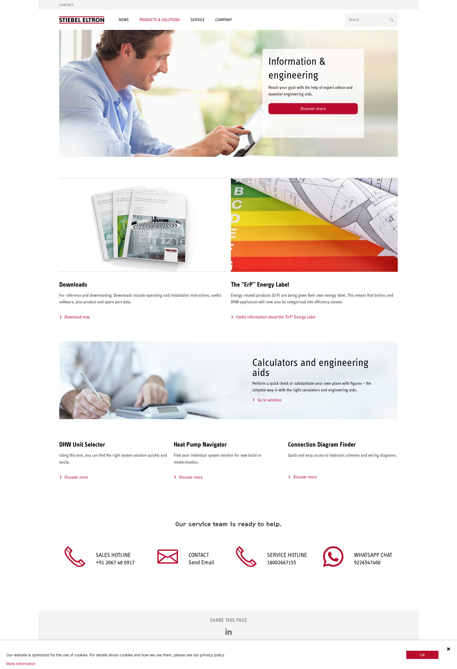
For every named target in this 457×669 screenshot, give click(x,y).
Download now (77, 317)
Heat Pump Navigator (200, 444)
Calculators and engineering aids (310, 367)
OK (422, 655)
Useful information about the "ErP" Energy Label (276, 317)
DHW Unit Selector (82, 444)
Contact (66, 5)
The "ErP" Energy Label (260, 284)
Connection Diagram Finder (322, 444)
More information (20, 664)
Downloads (73, 284)
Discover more (313, 108)
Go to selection (270, 400)
